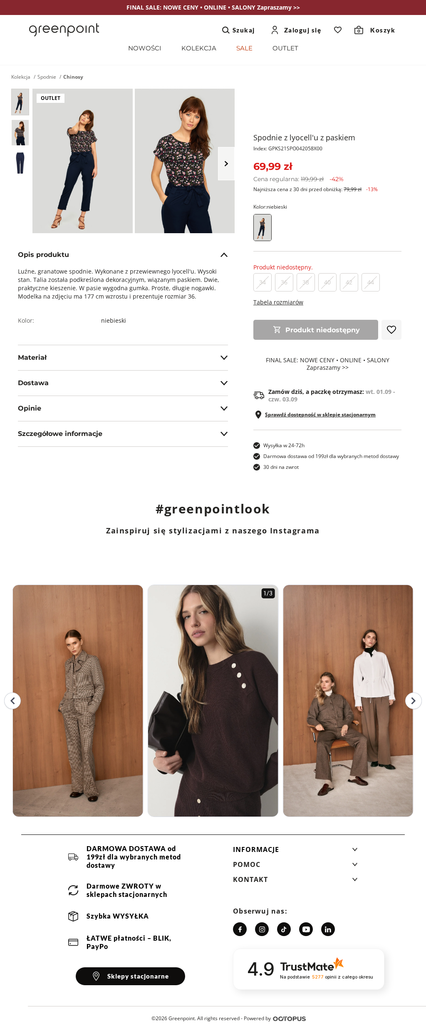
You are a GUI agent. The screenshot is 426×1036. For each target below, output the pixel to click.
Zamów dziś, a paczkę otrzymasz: (331, 395)
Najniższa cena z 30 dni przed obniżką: (315, 189)
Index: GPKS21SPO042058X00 (287, 148)
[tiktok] (284, 929)
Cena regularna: (298, 179)
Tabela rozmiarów (278, 302)
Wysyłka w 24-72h (284, 445)
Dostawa (33, 383)
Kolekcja (20, 77)
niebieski (113, 320)
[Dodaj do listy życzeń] (391, 330)
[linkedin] (328, 929)
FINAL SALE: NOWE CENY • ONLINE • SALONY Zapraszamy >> (327, 363)
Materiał (32, 357)
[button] (295, 851)
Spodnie (46, 77)
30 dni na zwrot (281, 467)
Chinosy (73, 77)
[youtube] (306, 929)
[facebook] (240, 929)
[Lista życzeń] (337, 30)
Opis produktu (43, 255)
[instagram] (262, 929)
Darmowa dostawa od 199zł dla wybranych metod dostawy (331, 456)
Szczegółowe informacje (60, 434)
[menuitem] (144, 50)
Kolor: (270, 206)
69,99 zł (272, 166)
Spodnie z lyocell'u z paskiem (304, 137)
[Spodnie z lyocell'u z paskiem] (20, 102)
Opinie (29, 408)
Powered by (257, 1018)
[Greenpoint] (64, 30)
